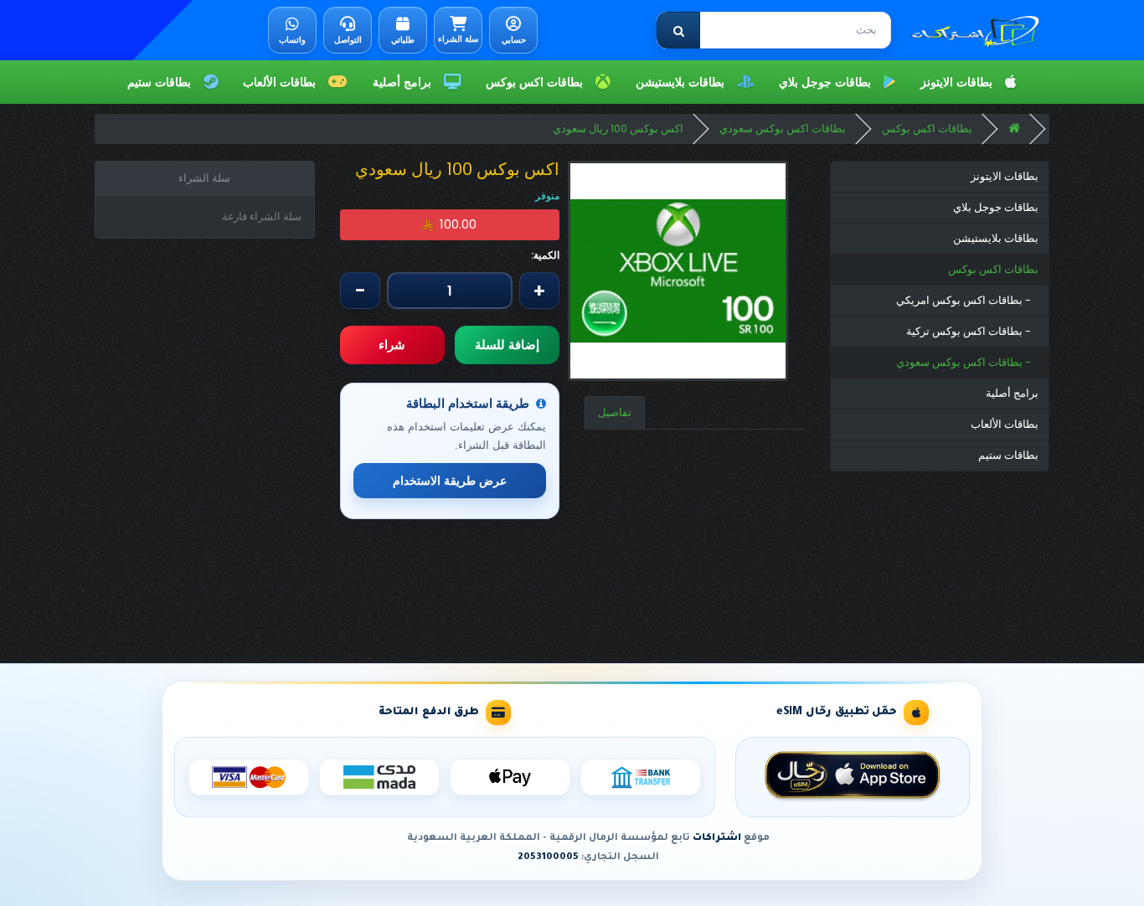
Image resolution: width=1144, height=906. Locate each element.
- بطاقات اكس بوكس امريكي (967, 300)
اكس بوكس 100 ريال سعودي (618, 128)
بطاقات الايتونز (959, 82)
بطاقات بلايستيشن (683, 82)
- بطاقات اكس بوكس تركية (972, 331)
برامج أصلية (405, 82)
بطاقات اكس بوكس (538, 82)
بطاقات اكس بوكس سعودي (782, 128)
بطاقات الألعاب (282, 82)
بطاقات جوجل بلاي (828, 82)
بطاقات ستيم (162, 82)
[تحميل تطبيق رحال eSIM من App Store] (852, 777)
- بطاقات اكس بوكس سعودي (967, 362)
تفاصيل (614, 412)
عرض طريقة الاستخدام (450, 480)
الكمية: (545, 255)
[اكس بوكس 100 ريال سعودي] (678, 271)
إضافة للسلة (507, 344)
